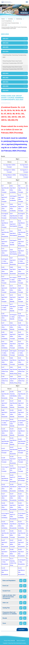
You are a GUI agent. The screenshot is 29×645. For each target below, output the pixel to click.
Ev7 (3, 186)
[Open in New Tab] (20, 580)
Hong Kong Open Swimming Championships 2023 (14, 56)
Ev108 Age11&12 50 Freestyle (21, 450)
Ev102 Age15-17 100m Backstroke (22, 423)
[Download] (24, 580)
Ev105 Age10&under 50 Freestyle (5, 441)
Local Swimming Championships (10, 23)
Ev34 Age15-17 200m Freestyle (21, 307)
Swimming (19, 18)
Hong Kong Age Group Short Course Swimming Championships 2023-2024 (14, 27)
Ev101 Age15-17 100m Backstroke (5, 423)
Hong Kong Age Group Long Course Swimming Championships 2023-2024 (13, 62)
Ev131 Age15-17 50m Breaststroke (5, 562)
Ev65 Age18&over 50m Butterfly (13, 252)
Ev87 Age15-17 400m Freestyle (13, 353)
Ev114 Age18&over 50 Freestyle (21, 478)
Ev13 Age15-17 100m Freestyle (5, 216)
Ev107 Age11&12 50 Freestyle (5, 450)
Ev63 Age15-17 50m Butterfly (13, 242)
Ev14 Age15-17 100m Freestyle (21, 216)
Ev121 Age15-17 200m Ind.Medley (5, 515)
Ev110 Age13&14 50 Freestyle (21, 460)
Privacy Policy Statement (9, 640)
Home (3, 18)
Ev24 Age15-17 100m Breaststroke (21, 261)
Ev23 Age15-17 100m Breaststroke (5, 261)
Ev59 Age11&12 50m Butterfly (13, 224)
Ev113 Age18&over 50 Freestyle (5, 478)
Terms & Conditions (21, 640)
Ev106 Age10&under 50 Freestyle (22, 441)
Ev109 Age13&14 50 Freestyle (5, 460)
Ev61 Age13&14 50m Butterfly (13, 233)
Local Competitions (6, 21)
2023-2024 (4, 25)
